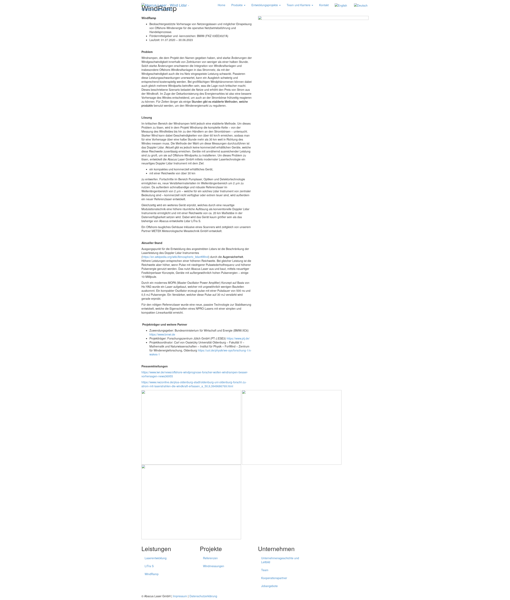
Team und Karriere (299, 5)
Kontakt (324, 5)
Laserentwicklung (156, 558)
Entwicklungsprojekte (265, 5)
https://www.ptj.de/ (238, 338)
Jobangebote (269, 586)
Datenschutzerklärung (203, 596)
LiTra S (149, 566)
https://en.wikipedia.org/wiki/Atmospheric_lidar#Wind (175, 257)
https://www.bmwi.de (162, 334)
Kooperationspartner (274, 578)
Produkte (237, 5)
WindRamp (152, 574)
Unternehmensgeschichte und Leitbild (280, 560)
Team (264, 570)
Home (221, 5)
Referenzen (210, 558)
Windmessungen (213, 566)
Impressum (180, 596)
